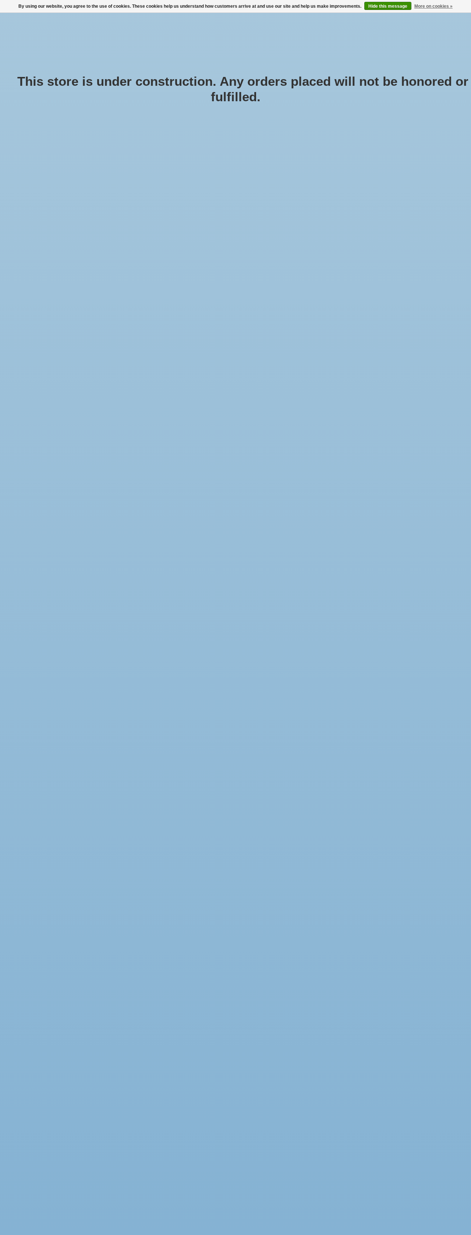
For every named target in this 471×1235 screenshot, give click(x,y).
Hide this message (387, 6)
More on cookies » (433, 6)
